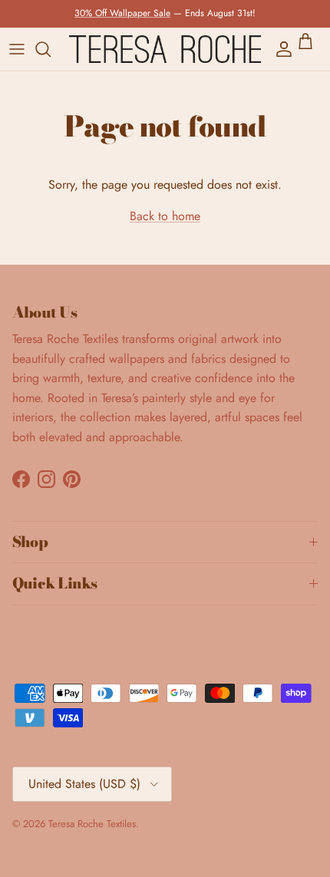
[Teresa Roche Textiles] (165, 49)
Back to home (165, 216)
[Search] (51, 49)
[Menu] (17, 49)
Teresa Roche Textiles (92, 823)
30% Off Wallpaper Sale (122, 13)
